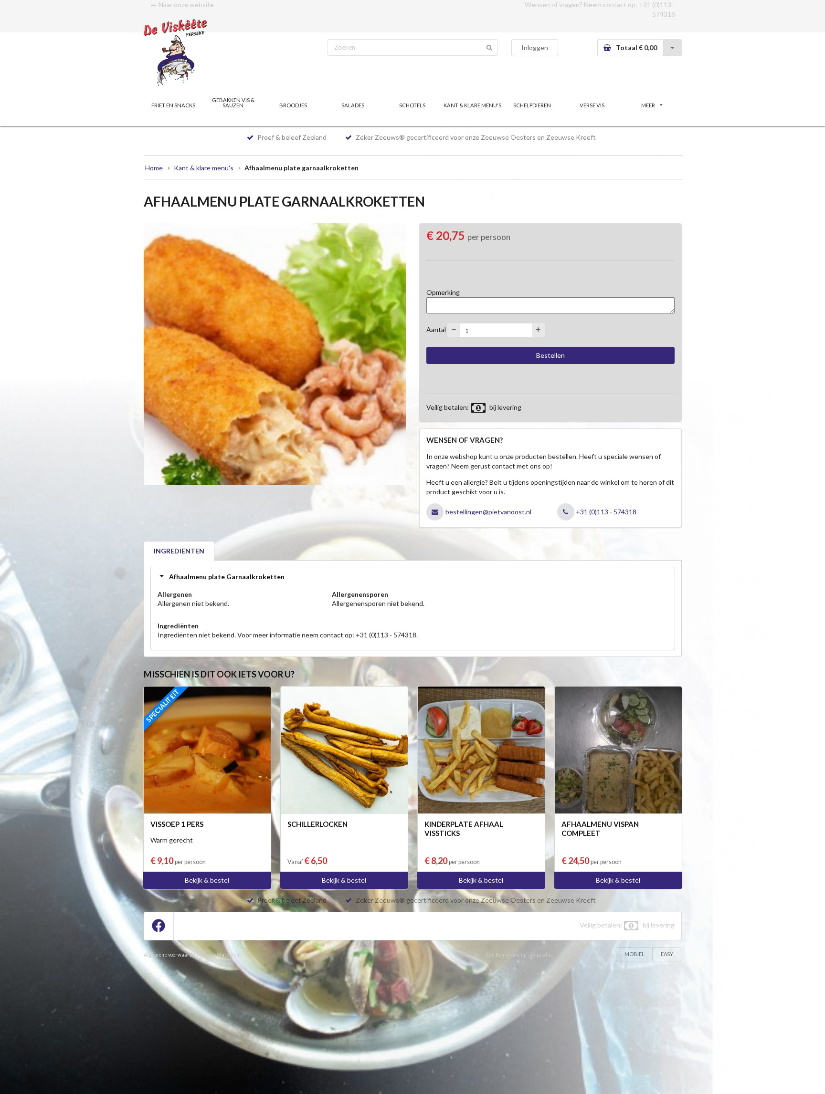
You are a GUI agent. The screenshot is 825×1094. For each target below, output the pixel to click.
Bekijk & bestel (207, 880)
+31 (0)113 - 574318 (606, 512)
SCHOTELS (412, 105)
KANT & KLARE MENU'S (472, 105)
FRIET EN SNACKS (173, 105)
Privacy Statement (220, 955)
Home (154, 168)
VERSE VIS (592, 105)
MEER (648, 105)
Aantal (436, 329)
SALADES (352, 105)
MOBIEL (634, 954)
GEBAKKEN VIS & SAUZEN (233, 102)
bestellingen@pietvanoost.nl (488, 512)
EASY (667, 954)
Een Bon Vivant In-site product (520, 955)
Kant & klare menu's (203, 168)
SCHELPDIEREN (532, 105)
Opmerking (443, 292)
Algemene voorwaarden (171, 955)
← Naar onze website (182, 4)
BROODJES (293, 105)
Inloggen (534, 47)
